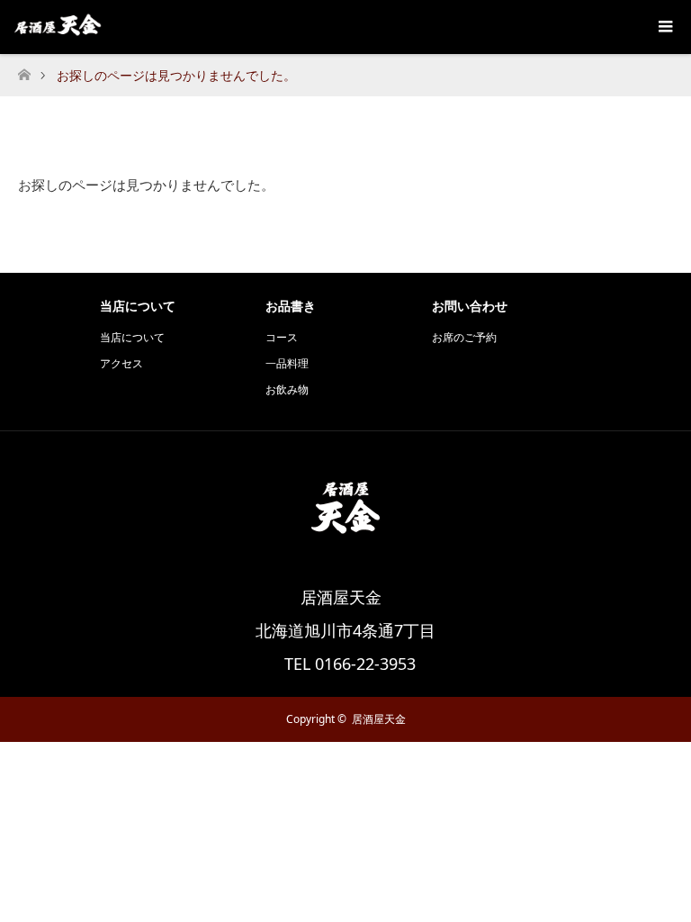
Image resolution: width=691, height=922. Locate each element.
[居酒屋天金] (345, 553)
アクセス (121, 363)
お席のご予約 (464, 337)
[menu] (664, 27)
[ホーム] (24, 70)
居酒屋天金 (379, 719)
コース (281, 337)
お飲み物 (287, 389)
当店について (132, 337)
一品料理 (287, 363)
